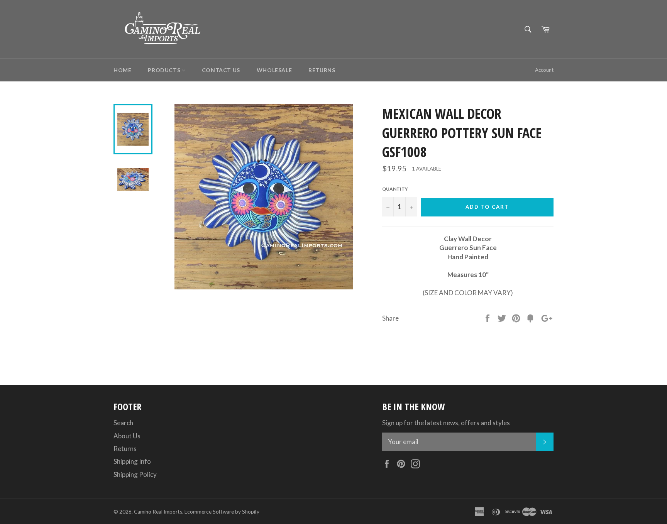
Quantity (395, 189)
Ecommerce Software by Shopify (222, 512)
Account (544, 70)
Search (123, 423)
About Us (127, 436)
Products (164, 70)
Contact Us (221, 70)
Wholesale (274, 70)
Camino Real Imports (158, 512)
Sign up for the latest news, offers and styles (446, 423)
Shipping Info (132, 461)
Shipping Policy (135, 474)
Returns (321, 70)
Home (122, 70)
